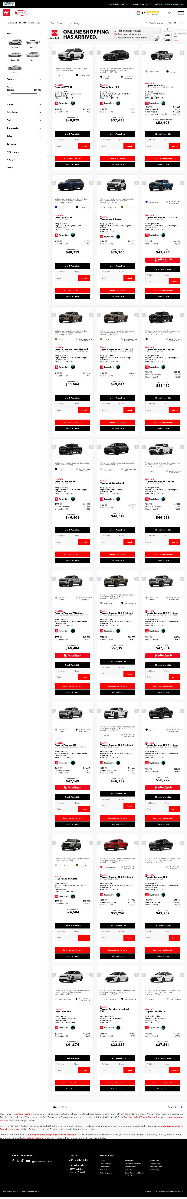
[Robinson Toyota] (20, 13)
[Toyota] (6, 12)
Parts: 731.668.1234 (154, 4)
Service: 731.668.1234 (135, 4)
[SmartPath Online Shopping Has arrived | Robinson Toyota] (117, 34)
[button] (91, 52)
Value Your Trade (72, 164)
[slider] (9, 94)
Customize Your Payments (72, 158)
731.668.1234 (78, 1159)
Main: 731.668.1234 (116, 4)
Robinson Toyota (21, 1113)
